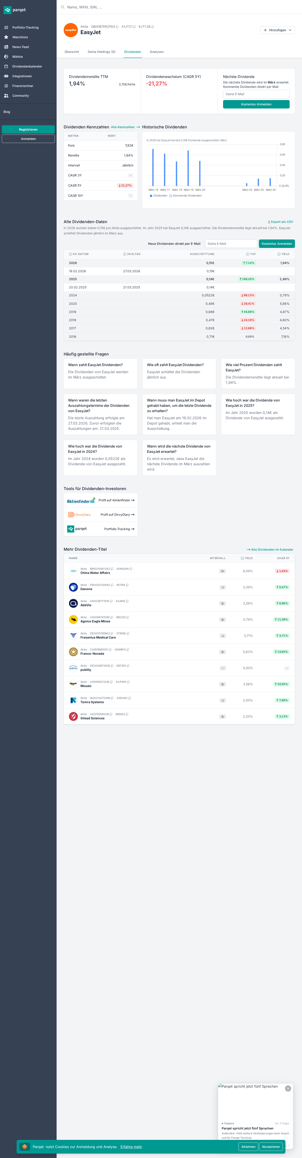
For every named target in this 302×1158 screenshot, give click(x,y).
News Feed (20, 47)
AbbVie (85, 605)
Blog (7, 112)
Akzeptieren (271, 1146)
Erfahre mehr (131, 1146)
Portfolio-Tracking (25, 27)
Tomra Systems (92, 702)
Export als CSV (281, 222)
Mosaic (86, 686)
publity (85, 670)
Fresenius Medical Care (98, 637)
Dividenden (132, 52)
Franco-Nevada (92, 653)
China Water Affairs (95, 573)
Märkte (17, 56)
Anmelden (28, 139)
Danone (86, 589)
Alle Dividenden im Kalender (271, 549)
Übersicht (72, 52)
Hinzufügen (277, 30)
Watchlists (20, 37)
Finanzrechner (22, 86)
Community (20, 95)
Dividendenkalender (27, 66)
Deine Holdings (101, 52)
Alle (123, 127)
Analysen (157, 52)
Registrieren (28, 129)
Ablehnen (248, 1146)
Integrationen (22, 76)
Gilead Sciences (92, 718)
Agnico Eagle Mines (95, 621)
